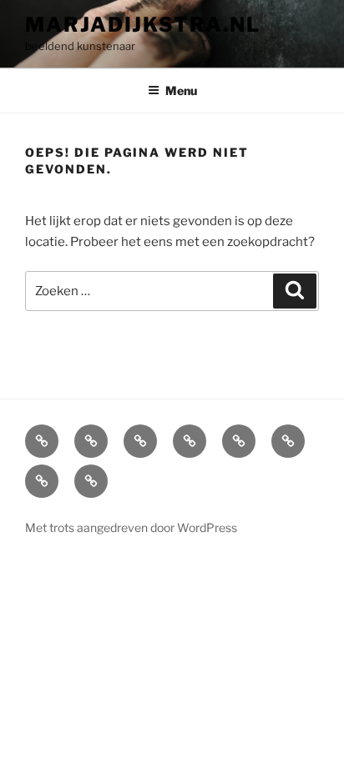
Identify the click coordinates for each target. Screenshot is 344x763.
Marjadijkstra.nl (143, 25)
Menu (181, 90)
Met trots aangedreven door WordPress (131, 527)
